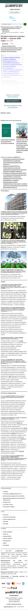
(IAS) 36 (21, 451)
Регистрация (12, 17)
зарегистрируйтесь (12, 96)
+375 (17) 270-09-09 (14, 600)
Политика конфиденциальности (12, 493)
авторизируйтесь (13, 107)
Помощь (5, 491)
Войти (11, 16)
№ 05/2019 (5, 43)
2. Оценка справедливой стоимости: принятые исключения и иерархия (14, 418)
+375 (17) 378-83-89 (11, 598)
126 (25, 295)
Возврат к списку (5, 112)
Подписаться (7, 502)
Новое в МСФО (7, 538)
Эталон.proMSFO (14, 12)
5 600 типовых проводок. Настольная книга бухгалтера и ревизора (8, 141)
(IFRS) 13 (19, 423)
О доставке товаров (9, 506)
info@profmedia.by (16, 604)
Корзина (14, 20)
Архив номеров (7, 531)
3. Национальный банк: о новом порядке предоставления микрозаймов (12, 338)
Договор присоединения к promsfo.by (13, 496)
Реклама (5, 521)
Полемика (6, 545)
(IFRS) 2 (14, 433)
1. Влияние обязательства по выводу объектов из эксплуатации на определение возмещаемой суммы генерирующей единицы (14, 213)
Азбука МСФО (7, 536)
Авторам (5, 523)
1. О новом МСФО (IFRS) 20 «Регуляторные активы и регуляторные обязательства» (12, 396)
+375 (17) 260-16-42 (14, 601)
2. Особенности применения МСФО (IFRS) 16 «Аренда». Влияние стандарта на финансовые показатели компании (13, 242)
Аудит (4, 543)
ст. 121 (16, 292)
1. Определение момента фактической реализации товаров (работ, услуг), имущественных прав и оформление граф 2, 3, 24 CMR (14, 286)
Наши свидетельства (9, 519)
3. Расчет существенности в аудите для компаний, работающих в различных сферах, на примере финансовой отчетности (13, 271)
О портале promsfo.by (9, 517)
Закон (21, 341)
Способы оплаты (8, 504)
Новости (5, 534)
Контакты (5, 514)
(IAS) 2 (3, 449)
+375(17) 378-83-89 (14, 9)
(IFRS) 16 (3, 247)
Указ (10, 376)
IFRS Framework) (12, 51)
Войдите (8, 95)
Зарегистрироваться (12, 100)
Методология (7, 540)
